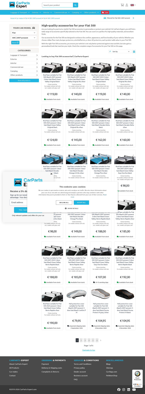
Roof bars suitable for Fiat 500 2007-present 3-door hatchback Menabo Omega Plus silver (101, 169)
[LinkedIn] (129, 389)
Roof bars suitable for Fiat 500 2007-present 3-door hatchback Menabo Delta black (101, 124)
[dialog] (72, 197)
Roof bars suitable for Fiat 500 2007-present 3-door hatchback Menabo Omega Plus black (76, 215)
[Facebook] (119, 389)
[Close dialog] (51, 174)
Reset (14, 42)
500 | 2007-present (35, 18)
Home (12, 18)
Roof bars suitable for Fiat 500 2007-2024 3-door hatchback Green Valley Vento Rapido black (52, 261)
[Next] (100, 340)
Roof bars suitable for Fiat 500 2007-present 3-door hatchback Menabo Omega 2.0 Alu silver (76, 169)
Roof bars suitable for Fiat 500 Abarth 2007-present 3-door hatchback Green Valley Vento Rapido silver (125, 215)
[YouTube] (134, 389)
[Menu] (141, 371)
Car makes (19, 18)
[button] (72, 208)
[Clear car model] (133, 18)
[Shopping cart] (122, 5)
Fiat (26, 18)
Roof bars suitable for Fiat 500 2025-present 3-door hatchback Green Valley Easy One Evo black (101, 261)
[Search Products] (75, 5)
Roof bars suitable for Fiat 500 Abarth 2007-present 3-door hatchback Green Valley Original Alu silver (76, 78)
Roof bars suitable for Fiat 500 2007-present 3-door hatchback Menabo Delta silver (125, 124)
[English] (133, 5)
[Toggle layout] (134, 51)
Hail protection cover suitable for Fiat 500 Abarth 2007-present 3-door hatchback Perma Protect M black (125, 308)
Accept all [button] (81, 203)
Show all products (24, 80)
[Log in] (127, 5)
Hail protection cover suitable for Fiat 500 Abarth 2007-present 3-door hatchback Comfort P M (76, 308)
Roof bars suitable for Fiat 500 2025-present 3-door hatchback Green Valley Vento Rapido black (125, 261)
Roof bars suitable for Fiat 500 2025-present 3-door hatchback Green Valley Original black (52, 124)
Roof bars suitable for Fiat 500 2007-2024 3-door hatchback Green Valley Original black (101, 78)
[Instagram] (124, 389)
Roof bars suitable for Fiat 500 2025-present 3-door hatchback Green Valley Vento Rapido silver (52, 307)
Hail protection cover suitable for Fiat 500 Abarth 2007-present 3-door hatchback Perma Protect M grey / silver (100, 308)
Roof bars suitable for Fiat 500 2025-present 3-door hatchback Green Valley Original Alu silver (76, 124)
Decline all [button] (64, 203)
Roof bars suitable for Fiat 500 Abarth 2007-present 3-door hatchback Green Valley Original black (52, 78)
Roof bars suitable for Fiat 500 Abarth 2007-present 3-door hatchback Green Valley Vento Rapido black (101, 215)
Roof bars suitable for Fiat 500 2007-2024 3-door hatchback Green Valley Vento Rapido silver (76, 261)
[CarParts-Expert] (19, 5)
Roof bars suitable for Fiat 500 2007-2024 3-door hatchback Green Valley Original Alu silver (125, 78)
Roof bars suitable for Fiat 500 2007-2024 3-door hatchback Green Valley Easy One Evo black (125, 169)
